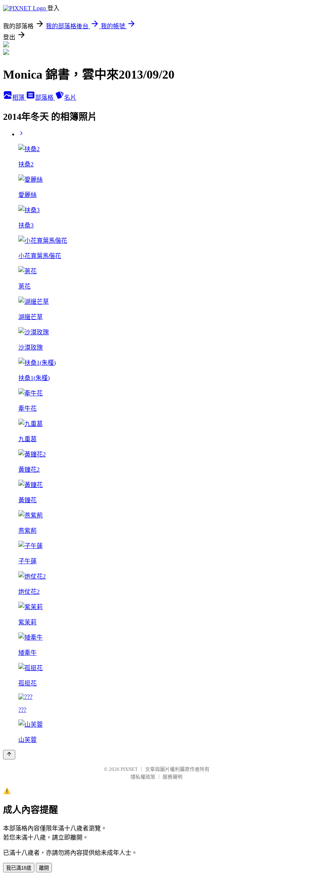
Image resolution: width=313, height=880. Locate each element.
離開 (44, 868)
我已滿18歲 (18, 868)
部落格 (45, 97)
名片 (70, 97)
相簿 (19, 97)
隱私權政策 (143, 777)
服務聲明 (172, 777)
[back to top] (9, 754)
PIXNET (129, 769)
